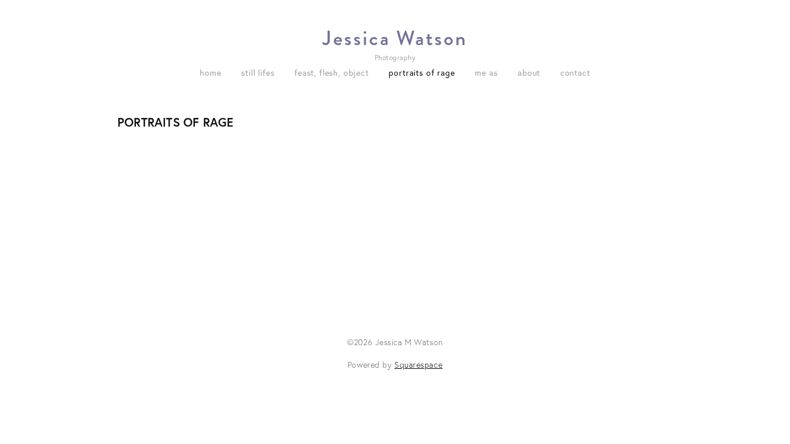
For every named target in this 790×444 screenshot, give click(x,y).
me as (486, 73)
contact (575, 73)
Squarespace (418, 365)
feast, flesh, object (331, 73)
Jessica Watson (395, 38)
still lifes (257, 73)
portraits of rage (422, 73)
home (210, 73)
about (529, 73)
